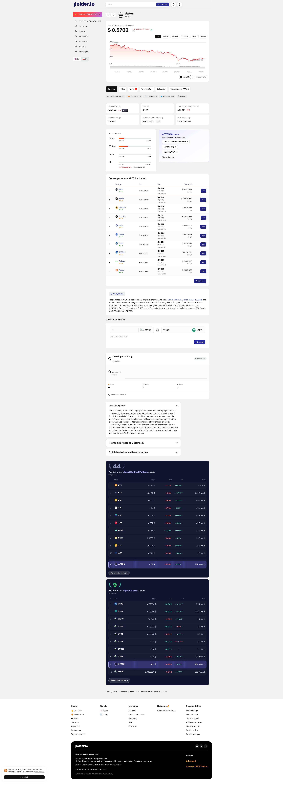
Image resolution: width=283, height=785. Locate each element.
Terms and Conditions (83, 774)
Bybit (121, 189)
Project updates (78, 734)
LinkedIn (75, 722)
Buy (203, 200)
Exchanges (83, 26)
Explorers (151, 96)
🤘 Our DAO (76, 710)
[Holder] (82, 746)
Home (108, 692)
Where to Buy (146, 89)
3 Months (184, 36)
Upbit (121, 243)
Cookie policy (192, 730)
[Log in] (179, 4)
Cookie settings (193, 734)
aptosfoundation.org (117, 96)
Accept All (24, 777)
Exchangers (84, 52)
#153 (124, 110)
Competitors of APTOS (179, 89)
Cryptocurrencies (120, 692)
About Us (75, 726)
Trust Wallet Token (137, 714)
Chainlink (133, 726)
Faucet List (84, 36)
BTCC (121, 225)
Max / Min (186, 77)
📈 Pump (104, 710)
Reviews (74, 718)
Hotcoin (122, 216)
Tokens (82, 31)
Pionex (121, 270)
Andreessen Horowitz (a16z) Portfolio (145, 692)
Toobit (121, 234)
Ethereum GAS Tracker (196, 766)
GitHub (182, 96)
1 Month (175, 36)
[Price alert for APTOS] (113, 14)
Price (122, 89)
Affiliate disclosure (194, 722)
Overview (111, 89)
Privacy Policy (97, 774)
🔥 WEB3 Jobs (77, 714)
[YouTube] (197, 746)
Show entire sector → (119, 573)
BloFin (121, 198)
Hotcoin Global (195, 300)
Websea (122, 261)
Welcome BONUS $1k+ (88, 14)
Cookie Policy (108, 774)
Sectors (82, 46)
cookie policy (39, 772)
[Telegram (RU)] (205, 746)
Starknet (132, 710)
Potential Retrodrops (166, 710)
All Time (203, 36)
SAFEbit (122, 252)
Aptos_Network (168, 96)
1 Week (165, 36)
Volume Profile (201, 77)
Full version (200, 342)
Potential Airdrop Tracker (90, 21)
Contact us (76, 730)
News (132, 89)
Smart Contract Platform (136, 472)
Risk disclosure (192, 726)
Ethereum (133, 718)
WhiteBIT (122, 207)
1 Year (194, 36)
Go (204, 191)
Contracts (134, 96)
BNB (130, 722)
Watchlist (83, 41)
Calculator (161, 89)
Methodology (192, 710)
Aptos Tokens (130, 590)
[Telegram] (201, 746)
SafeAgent (191, 761)
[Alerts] (173, 4)
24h (158, 36)
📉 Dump (104, 714)
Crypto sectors (192, 718)
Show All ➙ (200, 281)
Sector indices (192, 714)
